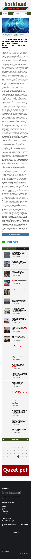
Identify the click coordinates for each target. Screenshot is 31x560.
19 (14, 453)
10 (7, 450)
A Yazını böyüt (8, 35)
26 (14, 456)
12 (14, 450)
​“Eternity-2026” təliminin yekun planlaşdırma (19, 392)
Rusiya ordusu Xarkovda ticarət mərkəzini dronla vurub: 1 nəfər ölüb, (19, 374)
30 (3, 459)
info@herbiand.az (8, 499)
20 (18, 453)
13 (18, 450)
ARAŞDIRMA (5, 516)
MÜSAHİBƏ (5, 511)
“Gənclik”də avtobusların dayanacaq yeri (18, 365)
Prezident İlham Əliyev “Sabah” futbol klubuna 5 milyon (19, 328)
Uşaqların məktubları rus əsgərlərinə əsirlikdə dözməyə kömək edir (19, 272)
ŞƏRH (3, 509)
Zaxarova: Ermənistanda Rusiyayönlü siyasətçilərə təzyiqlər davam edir (18, 384)
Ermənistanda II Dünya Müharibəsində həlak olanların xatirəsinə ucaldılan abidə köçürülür (19, 263)
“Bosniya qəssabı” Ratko (19, 290)
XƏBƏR (4, 506)
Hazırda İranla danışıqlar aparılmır (19, 281)
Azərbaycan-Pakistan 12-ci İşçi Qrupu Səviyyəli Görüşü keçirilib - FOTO (19, 356)
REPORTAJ (4, 513)
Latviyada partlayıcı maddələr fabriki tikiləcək (19, 430)
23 (3, 456)
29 (26, 456)
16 (3, 453)
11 (10, 450)
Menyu (5, 13)
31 (7, 459)
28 (22, 456)
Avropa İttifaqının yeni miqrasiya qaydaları (18, 402)
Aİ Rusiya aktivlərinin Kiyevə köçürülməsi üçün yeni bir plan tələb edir (19, 319)
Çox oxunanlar (22, 249)
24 (7, 456)
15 (26, 450)
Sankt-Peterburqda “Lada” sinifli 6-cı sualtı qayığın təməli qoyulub (19, 338)
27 (18, 456)
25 (10, 456)
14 (22, 450)
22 (26, 453)
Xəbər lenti (8, 249)
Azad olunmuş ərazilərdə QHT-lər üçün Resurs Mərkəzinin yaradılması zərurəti (19, 421)
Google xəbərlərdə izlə (15, 234)
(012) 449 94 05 (6, 528)
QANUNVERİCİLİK (6, 518)
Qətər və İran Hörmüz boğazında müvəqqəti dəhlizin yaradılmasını (19, 300)
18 (10, 453)
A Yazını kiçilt (15, 35)
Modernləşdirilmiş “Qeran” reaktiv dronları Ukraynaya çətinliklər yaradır (18, 253)
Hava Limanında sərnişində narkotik (18, 346)
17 (7, 453)
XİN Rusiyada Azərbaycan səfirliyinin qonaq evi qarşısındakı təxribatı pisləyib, (19, 310)
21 (22, 453)
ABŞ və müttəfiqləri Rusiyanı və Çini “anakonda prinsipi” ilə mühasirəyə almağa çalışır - (19, 411)
